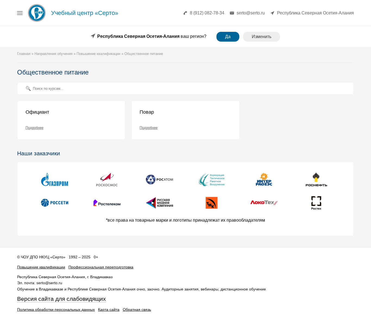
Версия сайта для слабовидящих (61, 299)
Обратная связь (137, 309)
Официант (37, 112)
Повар (147, 112)
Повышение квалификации (41, 267)
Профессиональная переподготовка (100, 267)
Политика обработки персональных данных (56, 309)
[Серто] (37, 21)
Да (228, 36)
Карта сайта (109, 309)
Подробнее (34, 128)
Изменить (261, 36)
